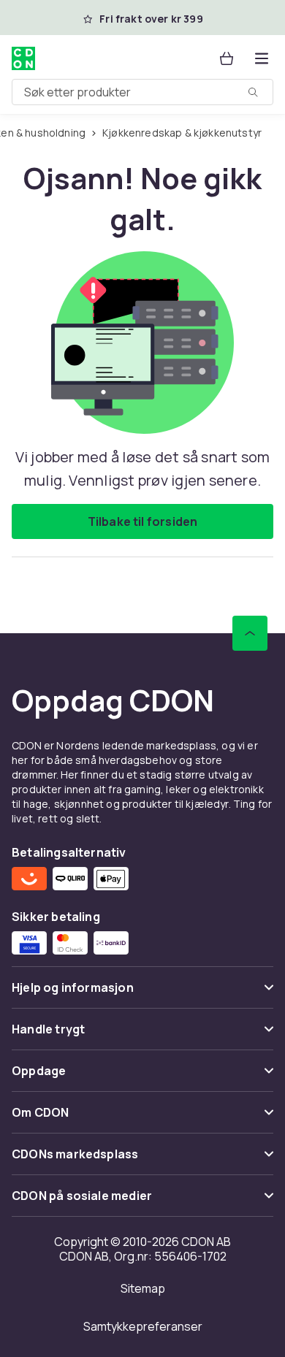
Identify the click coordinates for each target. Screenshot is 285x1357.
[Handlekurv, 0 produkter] (226, 58)
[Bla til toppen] (249, 633)
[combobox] (142, 92)
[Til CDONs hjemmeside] (23, 58)
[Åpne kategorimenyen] (261, 58)
